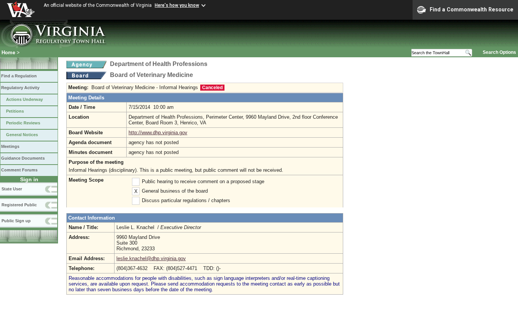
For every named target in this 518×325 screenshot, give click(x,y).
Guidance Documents (23, 158)
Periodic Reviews (23, 123)
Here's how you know (177, 5)
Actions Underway (24, 99)
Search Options (499, 52)
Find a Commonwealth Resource (471, 9)
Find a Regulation (19, 76)
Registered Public (19, 205)
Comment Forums (19, 170)
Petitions (15, 111)
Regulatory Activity (20, 87)
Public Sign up (16, 220)
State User (12, 189)
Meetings (10, 146)
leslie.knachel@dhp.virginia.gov (151, 258)
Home (8, 52)
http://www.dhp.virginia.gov (158, 132)
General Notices (22, 134)
